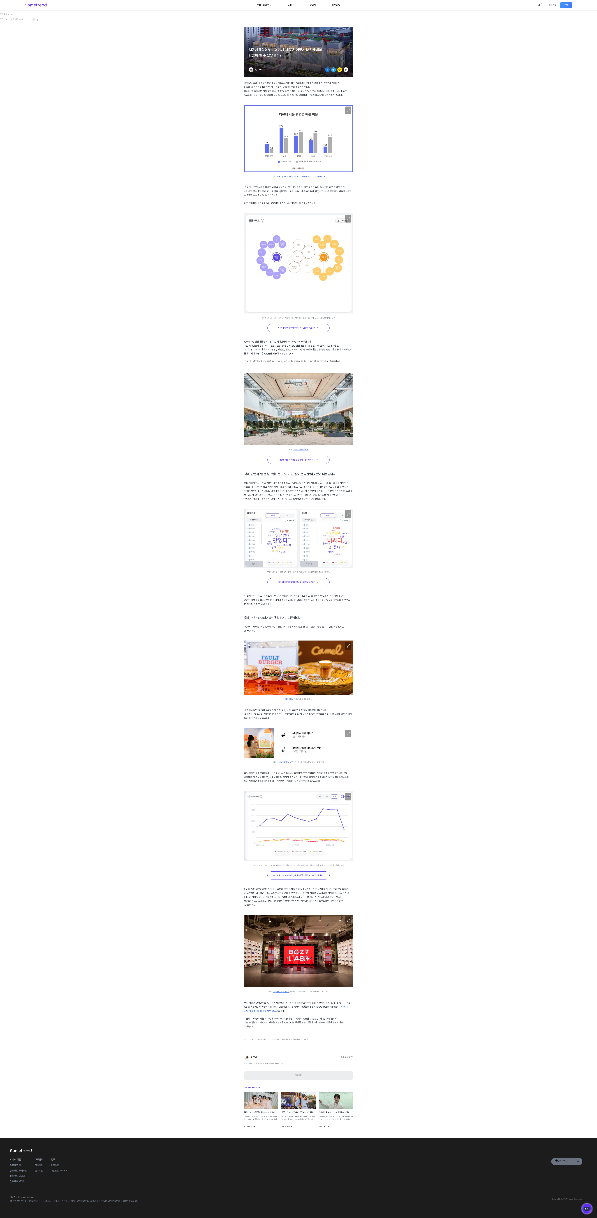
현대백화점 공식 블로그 (286, 762)
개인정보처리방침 (59, 1170)
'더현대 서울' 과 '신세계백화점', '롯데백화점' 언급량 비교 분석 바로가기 (297, 875)
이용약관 (55, 1165)
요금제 (313, 5)
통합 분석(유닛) (265, 21)
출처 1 (287, 699)
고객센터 (39, 1165)
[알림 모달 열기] (539, 5)
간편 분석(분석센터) (267, 16)
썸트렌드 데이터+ (18, 1176)
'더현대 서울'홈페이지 (300, 449)
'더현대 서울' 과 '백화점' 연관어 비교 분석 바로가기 (297, 328)
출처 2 (292, 699)
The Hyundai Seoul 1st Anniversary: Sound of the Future (301, 176)
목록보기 (298, 1075)
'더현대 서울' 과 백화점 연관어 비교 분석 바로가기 (297, 460)
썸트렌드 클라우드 (18, 1170)
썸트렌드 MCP (17, 1181)
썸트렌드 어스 (16, 1165)
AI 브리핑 (335, 5)
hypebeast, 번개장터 (281, 992)
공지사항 (39, 1170)
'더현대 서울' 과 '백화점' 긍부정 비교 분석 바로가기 (297, 582)
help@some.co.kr (28, 1197)
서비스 (291, 5)
